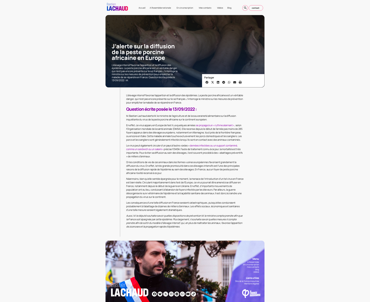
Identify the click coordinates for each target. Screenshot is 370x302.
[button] (207, 82)
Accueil (142, 7)
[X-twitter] (165, 294)
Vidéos (220, 7)
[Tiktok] (193, 294)
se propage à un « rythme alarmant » (215, 125)
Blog (229, 7)
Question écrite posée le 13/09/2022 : (161, 109)
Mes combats (205, 7)
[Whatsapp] (182, 294)
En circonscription (185, 7)
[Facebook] (154, 294)
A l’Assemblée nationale (160, 7)
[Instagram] (171, 294)
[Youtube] (188, 294)
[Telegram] (176, 294)
